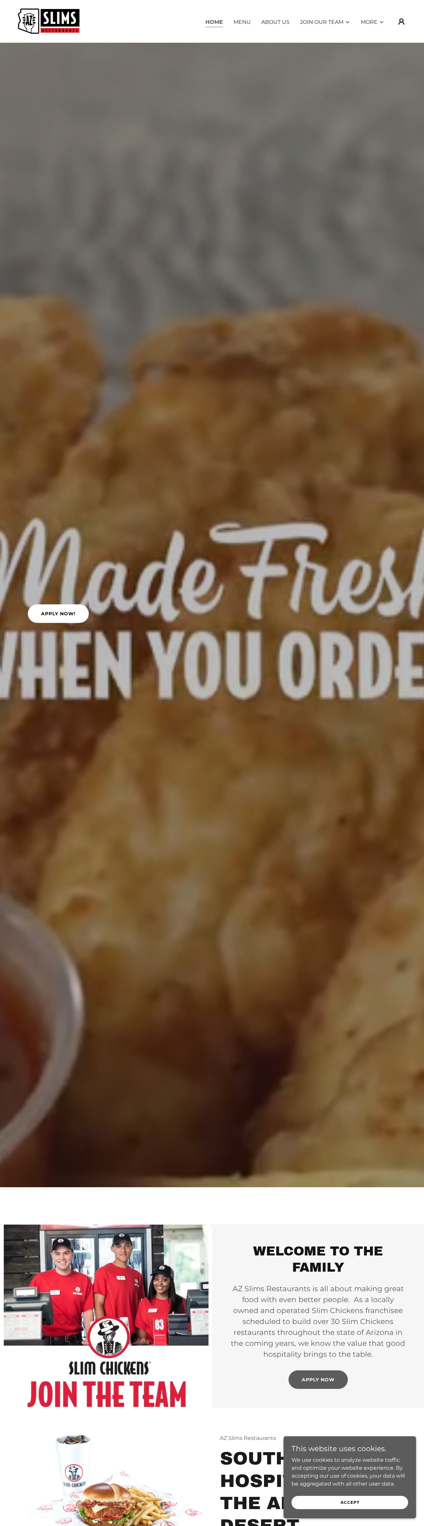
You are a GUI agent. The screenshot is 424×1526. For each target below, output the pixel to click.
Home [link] (214, 22)
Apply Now (318, 1380)
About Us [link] (275, 22)
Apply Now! (58, 614)
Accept (350, 1502)
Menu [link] (242, 22)
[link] (48, 21)
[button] (325, 22)
